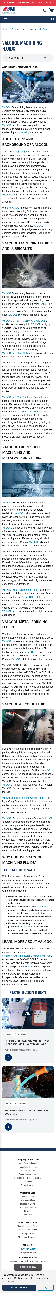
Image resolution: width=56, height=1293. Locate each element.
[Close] (46, 1288)
